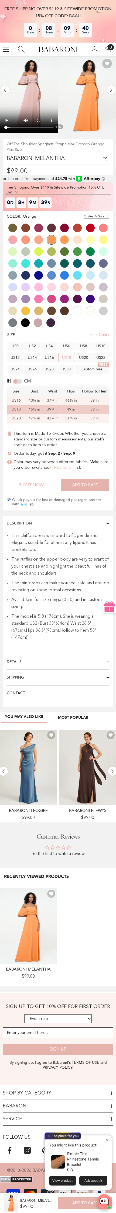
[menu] (6, 49)
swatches (40, 468)
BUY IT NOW (31, 485)
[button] (4, 90)
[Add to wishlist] (107, 63)
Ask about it (93, 1181)
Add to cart (85, 484)
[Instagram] (27, 1150)
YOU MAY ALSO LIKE (24, 716)
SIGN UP (58, 1049)
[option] (29, 94)
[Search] (21, 49)
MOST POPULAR (73, 717)
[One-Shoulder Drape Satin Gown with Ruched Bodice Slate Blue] (28, 767)
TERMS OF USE (86, 1062)
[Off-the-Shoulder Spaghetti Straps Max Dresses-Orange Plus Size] (28, 926)
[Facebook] (9, 1150)
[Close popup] (107, 1140)
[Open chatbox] (104, 1201)
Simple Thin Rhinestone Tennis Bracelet (83, 1159)
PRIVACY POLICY (57, 1067)
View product (62, 1181)
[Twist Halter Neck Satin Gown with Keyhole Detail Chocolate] (87, 767)
